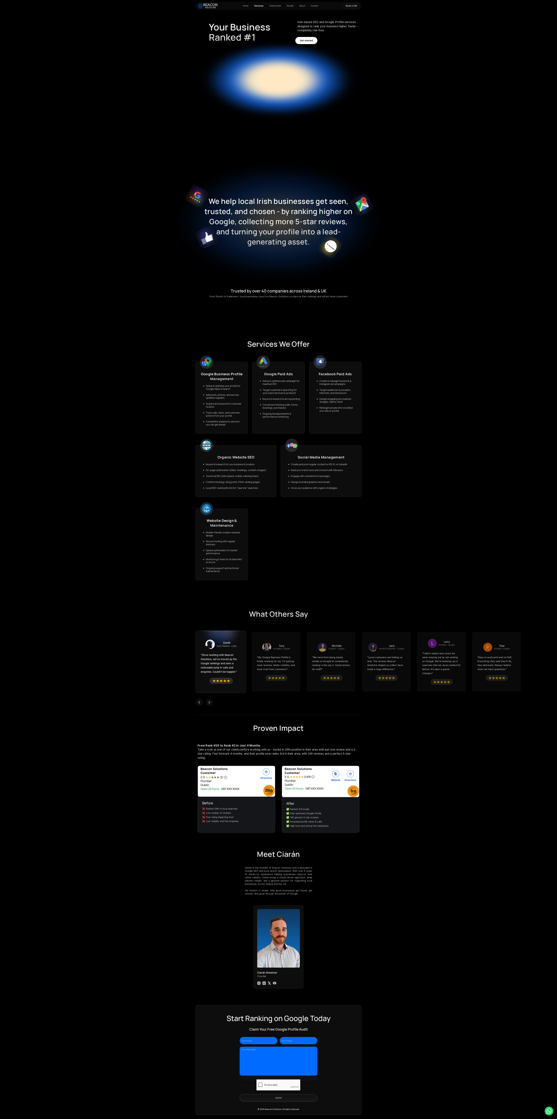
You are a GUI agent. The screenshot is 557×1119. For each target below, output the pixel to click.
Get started (306, 40)
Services (258, 6)
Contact (314, 6)
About (302, 6)
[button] (199, 702)
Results (290, 6)
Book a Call (351, 5)
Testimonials (275, 6)
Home (245, 6)
